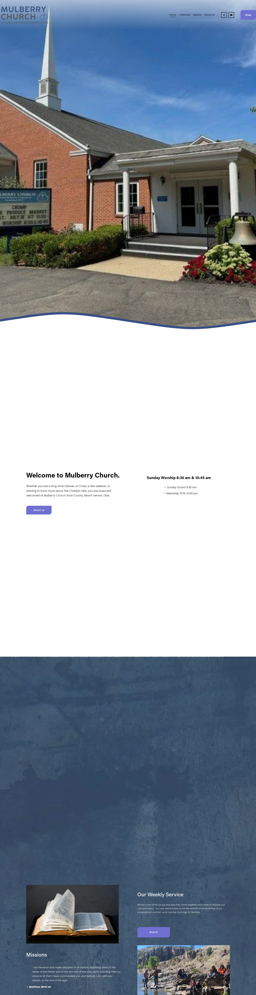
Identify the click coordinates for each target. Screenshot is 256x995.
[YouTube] (231, 15)
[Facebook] (224, 15)
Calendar (184, 14)
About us (39, 510)
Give (248, 15)
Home (172, 14)
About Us (209, 14)
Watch (153, 932)
